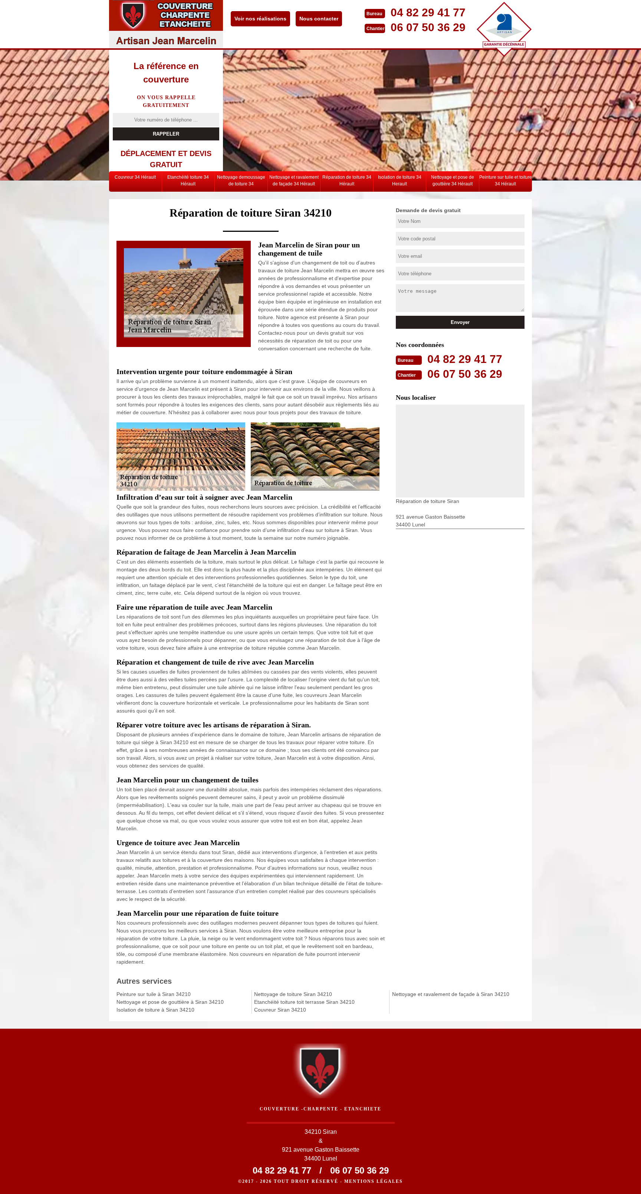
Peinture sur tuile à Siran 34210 (153, 994)
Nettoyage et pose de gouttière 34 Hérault (452, 180)
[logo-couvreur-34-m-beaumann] (166, 24)
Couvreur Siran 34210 (280, 1010)
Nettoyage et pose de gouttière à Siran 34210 (170, 1002)
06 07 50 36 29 (428, 27)
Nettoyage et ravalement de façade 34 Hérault (294, 180)
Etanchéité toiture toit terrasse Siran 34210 (304, 1002)
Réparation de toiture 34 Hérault (346, 180)
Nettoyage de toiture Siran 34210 (293, 994)
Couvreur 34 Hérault (135, 177)
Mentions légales (373, 1181)
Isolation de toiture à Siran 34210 (155, 1010)
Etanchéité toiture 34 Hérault (188, 180)
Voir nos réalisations (260, 19)
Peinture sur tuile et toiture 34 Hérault (505, 180)
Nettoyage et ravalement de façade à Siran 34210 (450, 994)
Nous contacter (318, 19)
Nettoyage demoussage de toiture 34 (241, 180)
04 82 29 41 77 (428, 12)
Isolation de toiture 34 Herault (399, 180)
